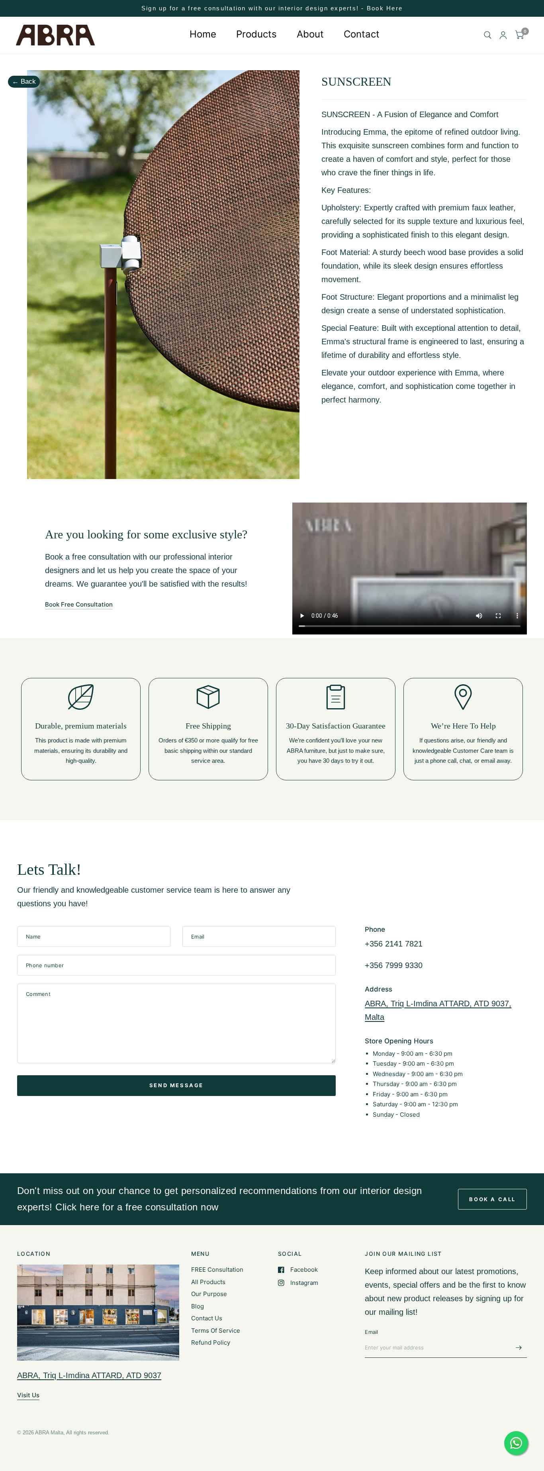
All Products (208, 1282)
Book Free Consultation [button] (79, 604)
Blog (197, 1306)
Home (203, 34)
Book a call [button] (492, 1199)
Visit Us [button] (28, 1395)
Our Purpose (209, 1294)
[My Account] (503, 35)
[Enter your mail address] (519, 1347)
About (310, 34)
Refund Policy (210, 1342)
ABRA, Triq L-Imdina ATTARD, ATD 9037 (89, 1375)
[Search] (487, 35)
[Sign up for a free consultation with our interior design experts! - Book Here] (272, 8)
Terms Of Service (215, 1330)
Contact (362, 34)
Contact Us (206, 1318)
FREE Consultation (217, 1269)
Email (371, 1332)
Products (256, 34)
